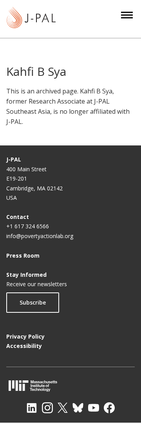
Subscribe (33, 302)
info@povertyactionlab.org (39, 236)
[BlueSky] (77, 407)
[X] (63, 408)
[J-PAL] (31, 19)
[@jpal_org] (47, 407)
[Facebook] (109, 407)
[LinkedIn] (31, 407)
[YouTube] (93, 407)
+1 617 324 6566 (27, 226)
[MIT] (70, 385)
